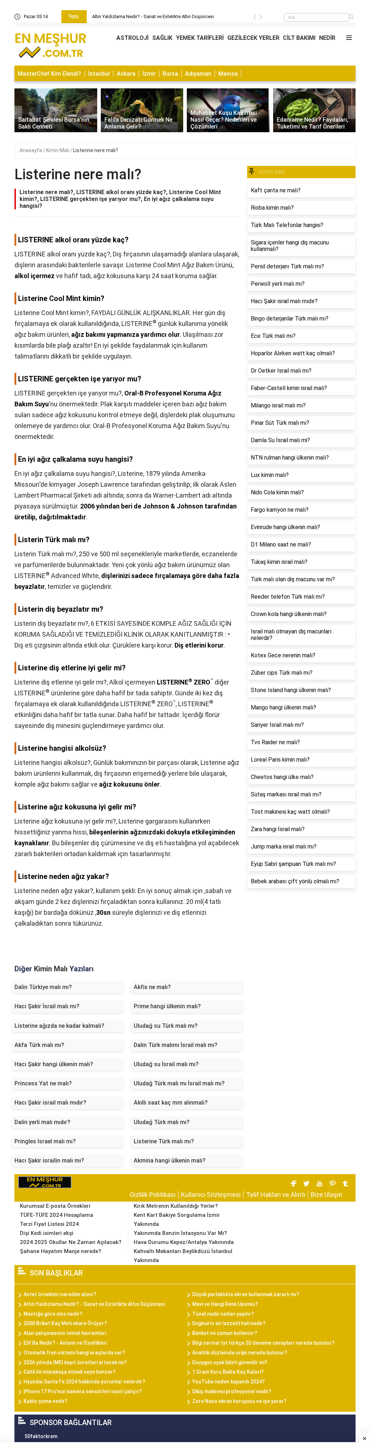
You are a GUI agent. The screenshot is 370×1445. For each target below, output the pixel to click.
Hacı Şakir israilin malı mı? (49, 1160)
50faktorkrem (41, 1436)
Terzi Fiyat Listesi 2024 (49, 1224)
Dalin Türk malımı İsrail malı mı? (176, 1045)
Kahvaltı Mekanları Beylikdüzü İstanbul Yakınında (183, 1256)
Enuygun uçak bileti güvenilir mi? (229, 1362)
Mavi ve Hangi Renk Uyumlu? (225, 1304)
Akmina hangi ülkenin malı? (170, 1160)
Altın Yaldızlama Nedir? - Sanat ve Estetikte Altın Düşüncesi (153, 16)
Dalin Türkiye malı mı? (43, 987)
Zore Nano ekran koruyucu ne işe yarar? (239, 1401)
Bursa (170, 73)
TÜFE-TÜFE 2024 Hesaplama (56, 1215)
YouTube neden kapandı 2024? (228, 1382)
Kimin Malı (58, 150)
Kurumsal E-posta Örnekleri (55, 1206)
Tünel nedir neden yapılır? (223, 1314)
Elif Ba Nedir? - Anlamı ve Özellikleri (65, 1343)
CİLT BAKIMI (299, 37)
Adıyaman (198, 73)
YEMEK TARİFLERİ (200, 37)
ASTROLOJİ (132, 37)
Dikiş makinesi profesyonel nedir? (231, 1391)
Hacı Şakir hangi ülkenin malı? (53, 1064)
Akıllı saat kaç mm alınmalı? (171, 1102)
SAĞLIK (162, 37)
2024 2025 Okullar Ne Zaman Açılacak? (70, 1242)
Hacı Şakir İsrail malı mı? (46, 1006)
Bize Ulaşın (326, 1194)
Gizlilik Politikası (153, 1194)
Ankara (126, 73)
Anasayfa (31, 150)
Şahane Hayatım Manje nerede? (60, 1251)
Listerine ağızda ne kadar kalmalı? (59, 1025)
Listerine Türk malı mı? (164, 1141)
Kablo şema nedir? (45, 1401)
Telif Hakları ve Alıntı (275, 1194)
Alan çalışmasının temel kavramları (65, 1333)
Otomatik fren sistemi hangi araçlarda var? (74, 1353)
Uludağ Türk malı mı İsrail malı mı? (179, 1083)
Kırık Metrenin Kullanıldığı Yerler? (176, 1206)
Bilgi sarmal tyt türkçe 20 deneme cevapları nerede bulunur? (263, 1343)
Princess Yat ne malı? (43, 1083)
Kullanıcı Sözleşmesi (211, 1194)
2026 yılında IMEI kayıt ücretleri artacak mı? (75, 1362)
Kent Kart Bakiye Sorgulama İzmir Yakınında (177, 1219)
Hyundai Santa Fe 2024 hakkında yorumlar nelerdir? (84, 1382)
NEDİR (327, 37)
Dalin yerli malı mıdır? (42, 1122)
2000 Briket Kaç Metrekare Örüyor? (65, 1323)
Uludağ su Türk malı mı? (166, 1025)
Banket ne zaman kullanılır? (224, 1333)
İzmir (149, 73)
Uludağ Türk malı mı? (162, 1122)
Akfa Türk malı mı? (39, 1045)
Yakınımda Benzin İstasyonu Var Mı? (180, 1233)
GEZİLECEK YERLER (253, 37)
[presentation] (255, 18)
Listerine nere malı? (95, 150)
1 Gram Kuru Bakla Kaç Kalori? (228, 1372)
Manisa (228, 73)
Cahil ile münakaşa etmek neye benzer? (69, 1372)
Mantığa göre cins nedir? (52, 1314)
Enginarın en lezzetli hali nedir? (229, 1323)
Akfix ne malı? (152, 987)
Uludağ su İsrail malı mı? (166, 1064)
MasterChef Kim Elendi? (49, 73)
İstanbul (99, 73)
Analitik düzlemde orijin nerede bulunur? (239, 1353)
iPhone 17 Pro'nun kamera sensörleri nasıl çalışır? (82, 1391)
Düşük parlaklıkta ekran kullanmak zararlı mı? (245, 1294)
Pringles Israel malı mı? (45, 1141)
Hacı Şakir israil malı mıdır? (50, 1102)
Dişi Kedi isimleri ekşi (46, 1233)
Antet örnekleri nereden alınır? (59, 1294)
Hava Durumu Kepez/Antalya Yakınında (184, 1242)
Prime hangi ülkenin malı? (167, 1006)
